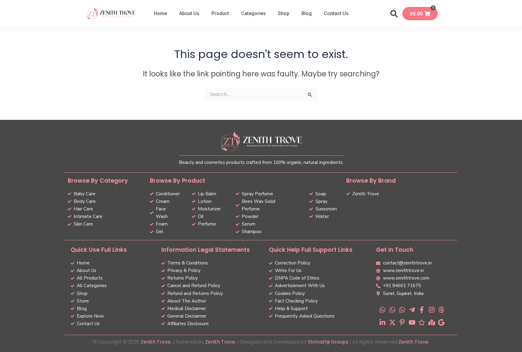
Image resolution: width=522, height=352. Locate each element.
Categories (253, 13)
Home (160, 13)
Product (220, 13)
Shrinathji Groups (328, 341)
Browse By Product (177, 181)
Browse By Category (98, 181)
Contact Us (336, 13)
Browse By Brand (371, 181)
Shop (283, 13)
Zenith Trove (156, 341)
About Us (189, 13)
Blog (306, 13)
